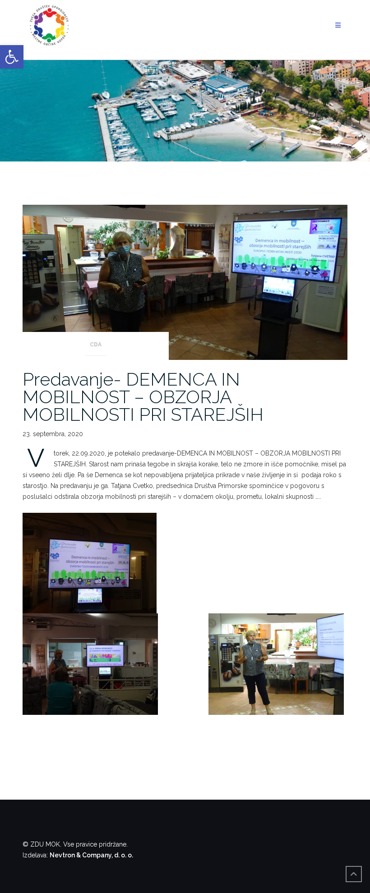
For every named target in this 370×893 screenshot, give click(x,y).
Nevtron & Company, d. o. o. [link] (91, 855)
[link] (11, 57)
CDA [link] (96, 344)
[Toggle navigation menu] (338, 25)
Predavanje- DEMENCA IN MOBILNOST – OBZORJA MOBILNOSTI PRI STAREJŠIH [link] (143, 396)
